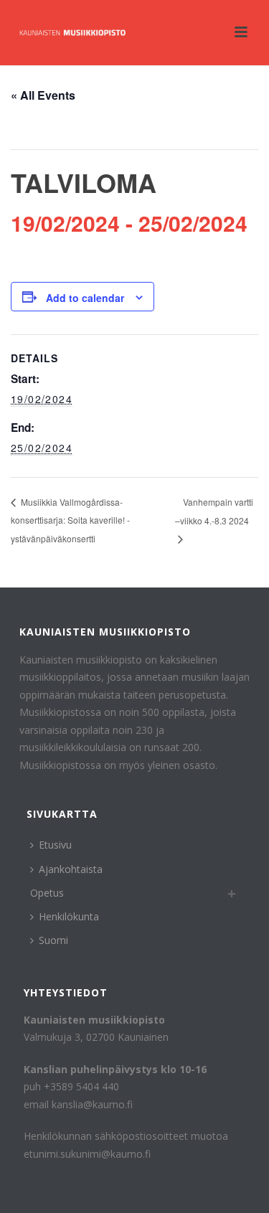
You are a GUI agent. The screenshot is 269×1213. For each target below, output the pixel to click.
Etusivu (55, 844)
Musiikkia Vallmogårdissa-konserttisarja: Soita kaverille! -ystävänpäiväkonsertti (70, 520)
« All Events (43, 95)
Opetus (47, 893)
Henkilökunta (69, 916)
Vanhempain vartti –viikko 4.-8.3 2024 (214, 511)
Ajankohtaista (71, 869)
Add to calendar (85, 298)
